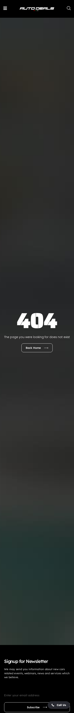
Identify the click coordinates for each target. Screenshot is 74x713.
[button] (59, 705)
